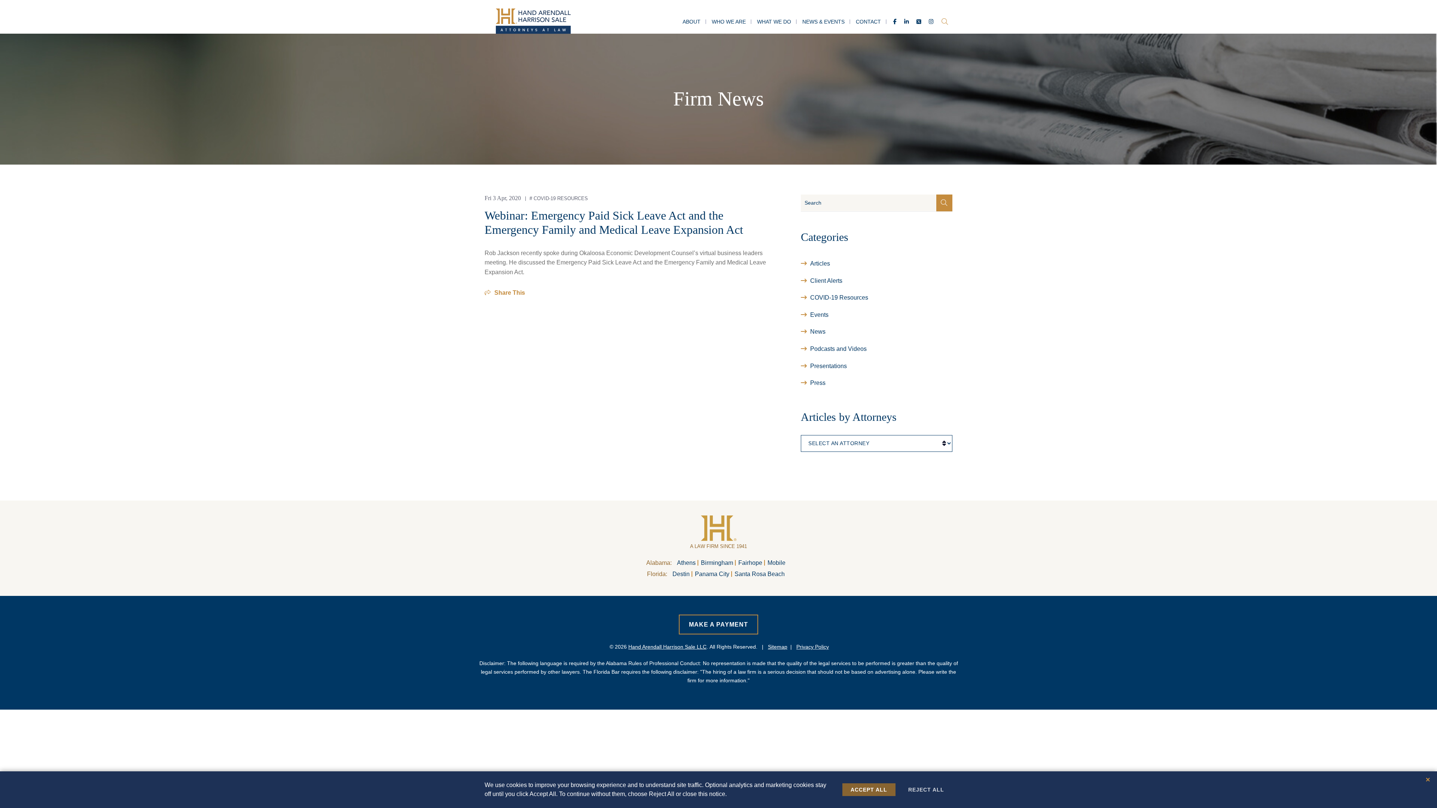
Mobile (776, 563)
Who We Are (729, 21)
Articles (820, 263)
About (692, 21)
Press (818, 383)
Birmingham (717, 563)
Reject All (926, 790)
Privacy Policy (812, 647)
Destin (681, 574)
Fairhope (750, 563)
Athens (686, 563)
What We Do (774, 21)
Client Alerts (826, 281)
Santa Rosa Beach (760, 574)
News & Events (823, 21)
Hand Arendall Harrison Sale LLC (667, 647)
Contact (868, 21)
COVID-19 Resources (561, 198)
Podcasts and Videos (838, 349)
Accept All (869, 790)
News (818, 331)
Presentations (828, 366)
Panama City (712, 574)
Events (819, 315)
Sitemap (777, 647)
